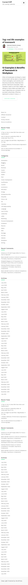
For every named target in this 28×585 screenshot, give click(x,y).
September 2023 (5, 307)
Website (3, 238)
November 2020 (5, 387)
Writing (3, 242)
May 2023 (3, 316)
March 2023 (4, 321)
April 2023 (4, 319)
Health (3, 174)
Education (4, 189)
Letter (2, 216)
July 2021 (3, 370)
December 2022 (5, 328)
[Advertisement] (14, 21)
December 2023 (5, 299)
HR (2, 201)
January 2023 (4, 326)
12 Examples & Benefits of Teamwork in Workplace (13, 70)
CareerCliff (7, 2)
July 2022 (3, 341)
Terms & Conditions (6, 122)
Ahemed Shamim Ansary (14, 45)
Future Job (4, 199)
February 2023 (5, 324)
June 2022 (4, 343)
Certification (4, 182)
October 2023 (4, 304)
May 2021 (3, 374)
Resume (3, 225)
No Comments (19, 49)
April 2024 (4, 290)
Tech (2, 177)
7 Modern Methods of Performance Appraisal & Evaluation (13, 145)
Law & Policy (4, 211)
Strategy (3, 233)
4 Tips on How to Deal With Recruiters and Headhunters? (12, 133)
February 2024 (5, 295)
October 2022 (4, 333)
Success (3, 235)
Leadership (4, 213)
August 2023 (4, 309)
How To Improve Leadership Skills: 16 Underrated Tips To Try (11, 137)
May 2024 (3, 287)
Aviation (3, 172)
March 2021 (4, 379)
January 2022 (4, 355)
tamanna (3, 253)
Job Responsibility (6, 206)
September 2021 (5, 365)
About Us (3, 112)
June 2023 (4, 314)
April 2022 (4, 348)
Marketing (3, 218)
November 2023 (5, 302)
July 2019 (3, 394)
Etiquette (3, 196)
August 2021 (4, 367)
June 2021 (4, 372)
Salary (2, 228)
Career (3, 170)
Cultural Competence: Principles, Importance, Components (11, 267)
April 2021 (3, 377)
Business (3, 167)
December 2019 (5, 389)
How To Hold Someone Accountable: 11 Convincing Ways (11, 149)
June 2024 (4, 285)
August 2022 (4, 338)
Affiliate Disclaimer (6, 114)
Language (3, 209)
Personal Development (7, 221)
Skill (2, 230)
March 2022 (4, 350)
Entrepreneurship (6, 194)
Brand (2, 165)
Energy (3, 192)
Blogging (3, 162)
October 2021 (4, 362)
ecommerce (4, 187)
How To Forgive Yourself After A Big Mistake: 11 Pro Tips (13, 141)
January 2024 (4, 297)
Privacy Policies (5, 119)
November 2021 (5, 360)
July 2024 (3, 282)
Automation (4, 160)
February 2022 (5, 353)
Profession (4, 223)
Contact (3, 117)
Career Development (6, 179)
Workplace (11, 49)
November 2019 (5, 391)
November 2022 (5, 331)
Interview (3, 204)
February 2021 (5, 382)
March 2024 (4, 292)
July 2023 (3, 311)
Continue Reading (9, 98)
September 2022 (5, 336)
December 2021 (5, 357)
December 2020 (5, 384)
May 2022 (3, 345)
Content (3, 184)
